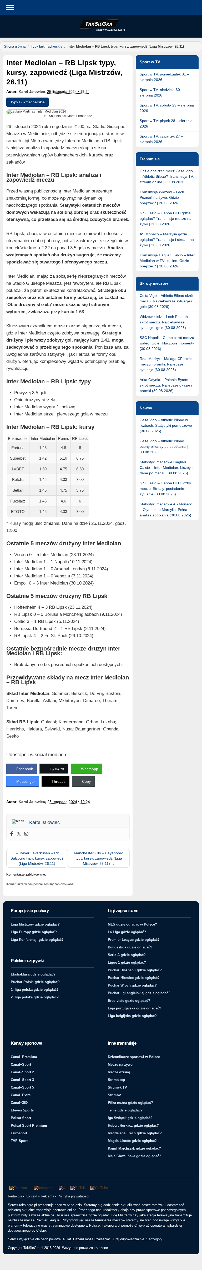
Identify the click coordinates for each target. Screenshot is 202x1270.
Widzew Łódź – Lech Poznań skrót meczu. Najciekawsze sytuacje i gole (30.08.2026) (164, 322)
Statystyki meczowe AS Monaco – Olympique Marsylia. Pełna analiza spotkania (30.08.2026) (166, 509)
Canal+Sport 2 (22, 1072)
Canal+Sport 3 (22, 1080)
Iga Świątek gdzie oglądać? (130, 1118)
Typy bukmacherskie (46, 46)
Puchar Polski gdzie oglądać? (35, 982)
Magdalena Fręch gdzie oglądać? (135, 1133)
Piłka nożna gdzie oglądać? (130, 1103)
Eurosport (19, 1133)
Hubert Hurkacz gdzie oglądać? (133, 1125)
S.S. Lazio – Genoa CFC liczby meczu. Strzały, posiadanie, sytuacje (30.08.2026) (165, 488)
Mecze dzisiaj (119, 1072)
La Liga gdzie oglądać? (127, 932)
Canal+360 (19, 1103)
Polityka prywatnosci (73, 1196)
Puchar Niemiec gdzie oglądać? (134, 978)
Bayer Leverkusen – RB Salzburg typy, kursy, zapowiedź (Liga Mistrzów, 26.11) (37, 858)
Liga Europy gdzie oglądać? (34, 932)
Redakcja (15, 1196)
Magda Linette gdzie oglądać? (132, 1141)
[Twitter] (19, 834)
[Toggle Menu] (10, 7)
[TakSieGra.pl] (101, 30)
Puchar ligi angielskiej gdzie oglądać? (139, 993)
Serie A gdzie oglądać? (127, 955)
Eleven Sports (22, 1110)
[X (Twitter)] (62, 1188)
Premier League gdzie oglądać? (134, 940)
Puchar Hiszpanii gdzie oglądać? (135, 970)
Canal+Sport (21, 1064)
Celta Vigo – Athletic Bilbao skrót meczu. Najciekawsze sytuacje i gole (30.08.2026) (166, 301)
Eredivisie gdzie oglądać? (129, 1001)
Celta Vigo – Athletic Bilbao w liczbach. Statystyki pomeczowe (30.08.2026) (166, 425)
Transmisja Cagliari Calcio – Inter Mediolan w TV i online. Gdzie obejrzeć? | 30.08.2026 (167, 260)
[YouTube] (99, 1188)
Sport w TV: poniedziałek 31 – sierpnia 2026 (164, 77)
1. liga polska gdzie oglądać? (35, 990)
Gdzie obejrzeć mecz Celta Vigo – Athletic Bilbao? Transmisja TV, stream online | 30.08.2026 (167, 176)
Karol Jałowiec (32, 91)
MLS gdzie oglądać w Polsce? (132, 924)
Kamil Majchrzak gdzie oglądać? (134, 1148)
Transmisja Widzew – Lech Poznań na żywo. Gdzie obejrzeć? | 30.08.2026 (162, 197)
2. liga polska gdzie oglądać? (35, 997)
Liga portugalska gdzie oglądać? (134, 1008)
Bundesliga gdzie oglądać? (130, 947)
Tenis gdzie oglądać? (125, 1110)
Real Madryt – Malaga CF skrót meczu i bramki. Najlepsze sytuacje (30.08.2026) (166, 364)
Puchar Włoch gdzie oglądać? (132, 985)
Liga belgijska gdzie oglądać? (132, 1016)
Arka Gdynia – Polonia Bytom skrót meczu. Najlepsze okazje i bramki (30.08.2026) (166, 385)
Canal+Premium (24, 1057)
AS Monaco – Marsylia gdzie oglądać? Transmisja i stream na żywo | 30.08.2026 (167, 239)
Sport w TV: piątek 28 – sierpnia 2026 (166, 123)
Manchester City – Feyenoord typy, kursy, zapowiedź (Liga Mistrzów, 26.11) (98, 858)
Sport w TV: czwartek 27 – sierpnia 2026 (161, 139)
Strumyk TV (117, 1087)
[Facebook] (11, 834)
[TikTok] (77, 1188)
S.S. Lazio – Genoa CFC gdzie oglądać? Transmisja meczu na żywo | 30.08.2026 (165, 218)
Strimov (114, 1095)
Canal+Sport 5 (22, 1087)
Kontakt (31, 1196)
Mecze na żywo (120, 1064)
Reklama (47, 1196)
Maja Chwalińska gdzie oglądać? (134, 1156)
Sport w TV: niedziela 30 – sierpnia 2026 (161, 92)
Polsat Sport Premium (29, 1125)
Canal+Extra (21, 1095)
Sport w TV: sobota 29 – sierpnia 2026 (167, 108)
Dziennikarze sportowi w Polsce (134, 1057)
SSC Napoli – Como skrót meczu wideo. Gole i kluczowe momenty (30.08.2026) (167, 343)
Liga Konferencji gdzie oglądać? (37, 940)
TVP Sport (19, 1141)
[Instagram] (26, 834)
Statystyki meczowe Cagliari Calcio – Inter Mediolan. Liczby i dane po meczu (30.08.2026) (166, 467)
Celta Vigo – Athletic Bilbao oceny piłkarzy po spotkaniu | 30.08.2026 (164, 446)
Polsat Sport (21, 1118)
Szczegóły (154, 1239)
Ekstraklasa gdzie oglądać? (33, 974)
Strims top (116, 1080)
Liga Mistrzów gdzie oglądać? (35, 924)
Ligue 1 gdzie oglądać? (127, 962)
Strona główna (15, 46)
